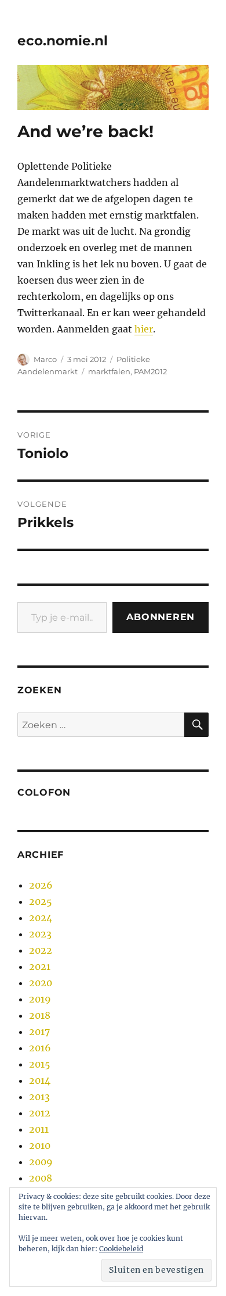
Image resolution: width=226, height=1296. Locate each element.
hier (143, 329)
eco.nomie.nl (62, 41)
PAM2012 (150, 371)
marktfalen (109, 371)
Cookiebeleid (121, 1248)
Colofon (44, 792)
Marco (45, 359)
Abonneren (160, 616)
